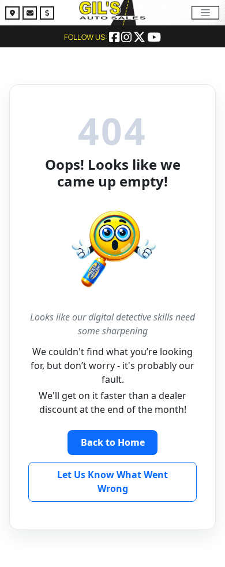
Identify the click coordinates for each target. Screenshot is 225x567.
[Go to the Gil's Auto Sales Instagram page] (127, 38)
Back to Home (113, 442)
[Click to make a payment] (47, 14)
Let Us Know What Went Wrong (112, 481)
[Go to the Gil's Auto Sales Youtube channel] (154, 38)
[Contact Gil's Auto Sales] (31, 14)
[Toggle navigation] (205, 12)
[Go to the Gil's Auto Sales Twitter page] (140, 38)
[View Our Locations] (13, 14)
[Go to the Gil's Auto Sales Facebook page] (115, 38)
